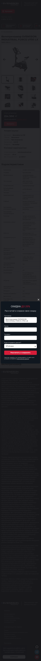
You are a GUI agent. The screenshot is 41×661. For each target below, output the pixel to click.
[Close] (38, 299)
